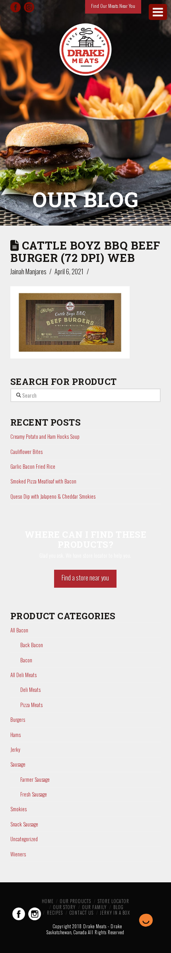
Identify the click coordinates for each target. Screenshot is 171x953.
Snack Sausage (24, 824)
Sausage (17, 764)
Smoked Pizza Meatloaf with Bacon (43, 481)
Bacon (26, 660)
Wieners (18, 854)
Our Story (64, 907)
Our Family (94, 907)
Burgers (17, 719)
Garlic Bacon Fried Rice (32, 466)
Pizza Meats (31, 705)
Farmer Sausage (35, 779)
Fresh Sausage (33, 794)
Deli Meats (30, 689)
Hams (15, 735)
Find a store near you (85, 577)
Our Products (75, 901)
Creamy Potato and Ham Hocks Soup (45, 436)
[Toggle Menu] (158, 12)
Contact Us (81, 912)
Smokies (18, 809)
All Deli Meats (23, 675)
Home (48, 901)
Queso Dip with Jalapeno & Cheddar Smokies (52, 496)
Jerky (15, 749)
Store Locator (113, 901)
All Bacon (19, 630)
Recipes (55, 912)
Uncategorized (24, 839)
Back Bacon (31, 645)
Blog (118, 907)
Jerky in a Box (115, 912)
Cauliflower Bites (26, 452)
